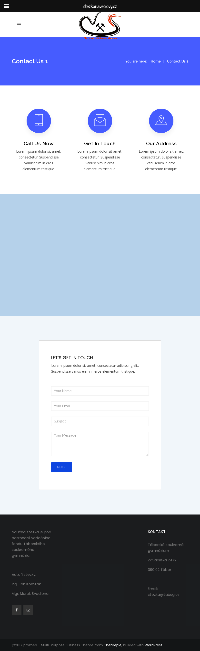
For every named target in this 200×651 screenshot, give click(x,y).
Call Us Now (39, 144)
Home (156, 61)
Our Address (161, 144)
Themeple (112, 645)
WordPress (153, 645)
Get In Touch (100, 144)
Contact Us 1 (177, 61)
